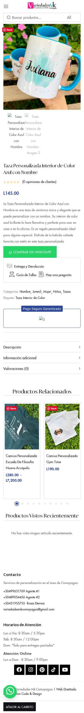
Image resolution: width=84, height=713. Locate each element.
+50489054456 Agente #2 (21, 597)
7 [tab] (50, 504)
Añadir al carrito (19, 707)
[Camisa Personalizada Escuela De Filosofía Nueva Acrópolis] (22, 426)
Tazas (67, 291)
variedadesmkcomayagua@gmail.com (28, 609)
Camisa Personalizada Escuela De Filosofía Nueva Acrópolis (21, 461)
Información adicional (20, 357)
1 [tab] (17, 504)
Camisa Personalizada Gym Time (62, 458)
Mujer (47, 291)
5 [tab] (39, 504)
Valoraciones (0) (16, 368)
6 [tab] (45, 504)
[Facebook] (19, 670)
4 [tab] (33, 504)
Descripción (12, 346)
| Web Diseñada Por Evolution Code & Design (39, 691)
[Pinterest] (42, 670)
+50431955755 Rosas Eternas (24, 603)
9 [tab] (61, 504)
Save (9, 29)
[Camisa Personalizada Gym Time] (62, 426)
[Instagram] (31, 670)
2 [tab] (22, 504)
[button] (30, 251)
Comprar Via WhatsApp (32, 252)
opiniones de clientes (39, 181)
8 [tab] (56, 504)
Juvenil (36, 291)
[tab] (42, 346)
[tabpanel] (22, 450)
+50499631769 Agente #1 (21, 591)
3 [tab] (28, 504)
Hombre (25, 291)
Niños (57, 291)
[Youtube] (65, 670)
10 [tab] (67, 504)
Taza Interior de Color (30, 297)
